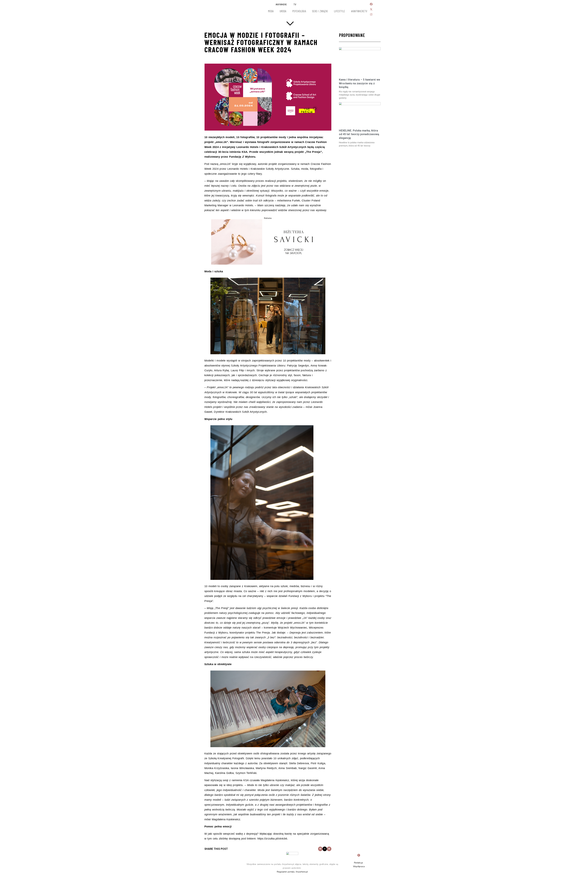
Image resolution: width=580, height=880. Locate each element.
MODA (271, 11)
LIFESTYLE (339, 11)
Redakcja (358, 862)
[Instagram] (371, 14)
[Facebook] (371, 4)
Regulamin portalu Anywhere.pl (292, 871)
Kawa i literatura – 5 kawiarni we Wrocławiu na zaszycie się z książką (359, 83)
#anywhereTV (359, 11)
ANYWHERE (281, 4)
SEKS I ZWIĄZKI (320, 11)
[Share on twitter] (324, 849)
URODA (283, 11)
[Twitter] (371, 9)
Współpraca (359, 866)
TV (294, 4)
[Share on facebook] (320, 849)
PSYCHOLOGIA (299, 11)
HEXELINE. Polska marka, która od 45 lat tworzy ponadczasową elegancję (359, 134)
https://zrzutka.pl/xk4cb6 (271, 838)
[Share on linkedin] (329, 849)
